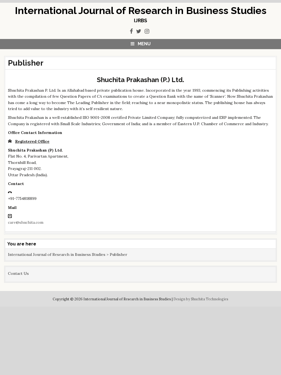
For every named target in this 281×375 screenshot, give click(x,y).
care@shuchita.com (25, 222)
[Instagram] (147, 31)
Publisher (25, 63)
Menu (144, 43)
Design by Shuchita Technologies (200, 299)
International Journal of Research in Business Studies (140, 10)
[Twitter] (138, 31)
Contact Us (18, 273)
